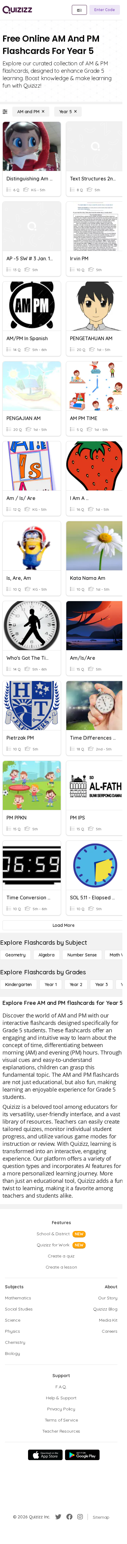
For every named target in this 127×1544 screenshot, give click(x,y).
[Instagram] (80, 1517)
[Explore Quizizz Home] (17, 10)
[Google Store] (82, 1455)
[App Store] (45, 1455)
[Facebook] (69, 1517)
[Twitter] (58, 1517)
